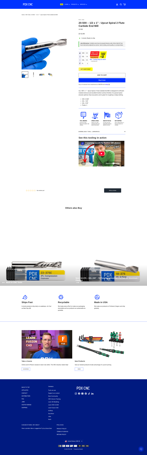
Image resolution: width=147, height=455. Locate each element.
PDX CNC (81, 19)
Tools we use (52, 390)
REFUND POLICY (61, 434)
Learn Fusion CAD (53, 408)
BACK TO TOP (26, 387)
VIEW (79, 369)
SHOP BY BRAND (26, 405)
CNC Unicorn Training (54, 399)
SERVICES (83, 4)
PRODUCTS (74, 4)
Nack (49, 419)
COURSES (26, 369)
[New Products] (100, 344)
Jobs (49, 416)
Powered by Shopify (78, 449)
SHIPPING (24, 407)
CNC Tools (27, 14)
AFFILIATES (25, 390)
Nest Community (53, 396)
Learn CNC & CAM (53, 405)
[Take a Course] (47, 344)
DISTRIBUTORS (26, 396)
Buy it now (102, 80)
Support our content (54, 393)
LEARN (66, 4)
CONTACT (24, 393)
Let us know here (47, 428)
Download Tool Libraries (89, 131)
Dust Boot (51, 413)
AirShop (50, 410)
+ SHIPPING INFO (94, 61)
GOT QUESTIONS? (86, 69)
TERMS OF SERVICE (62, 431)
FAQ (23, 399)
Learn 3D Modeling (53, 402)
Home (23, 14)
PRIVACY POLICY (61, 428)
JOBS (23, 402)
